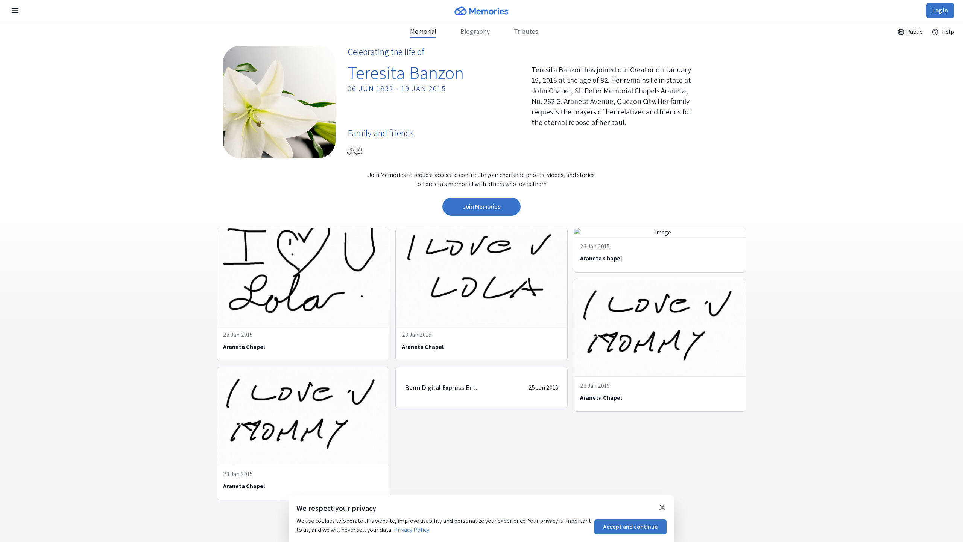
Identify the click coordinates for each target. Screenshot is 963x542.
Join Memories (481, 206)
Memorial (423, 32)
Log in (940, 10)
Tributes (526, 32)
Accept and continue (630, 527)
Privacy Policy (411, 530)
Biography (475, 32)
